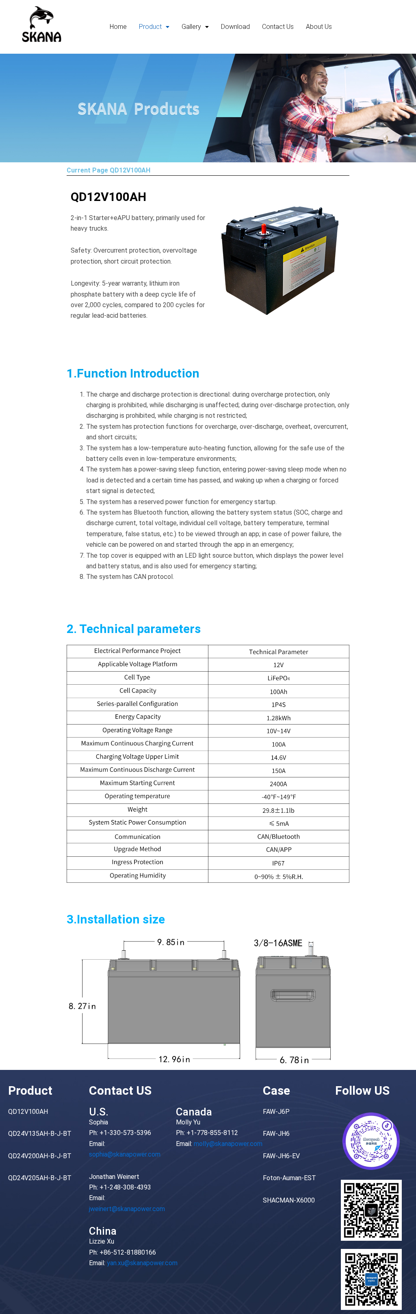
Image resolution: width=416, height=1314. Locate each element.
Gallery (191, 27)
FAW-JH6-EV (281, 1156)
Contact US (120, 1090)
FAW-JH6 (276, 1133)
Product (150, 27)
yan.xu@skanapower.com (142, 1263)
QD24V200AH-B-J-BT (40, 1156)
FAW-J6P (276, 1111)
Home (118, 27)
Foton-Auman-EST (289, 1178)
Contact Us (278, 27)
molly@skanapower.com (228, 1144)
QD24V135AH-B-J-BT (40, 1133)
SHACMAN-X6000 (289, 1200)
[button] (154, 27)
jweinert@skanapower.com (127, 1209)
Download (235, 27)
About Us (319, 27)
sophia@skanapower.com (124, 1154)
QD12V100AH (28, 1111)
